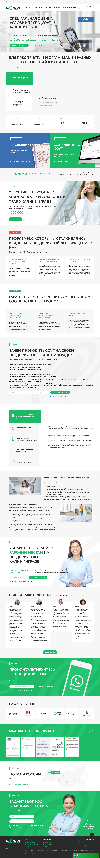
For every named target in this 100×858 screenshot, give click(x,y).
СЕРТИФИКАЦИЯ (57, 7)
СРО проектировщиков (32, 844)
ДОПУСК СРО (26, 7)
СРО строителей (30, 842)
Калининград (91, 2)
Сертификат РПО (49, 842)
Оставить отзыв (50, 652)
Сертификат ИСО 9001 (49, 845)
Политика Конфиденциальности (33, 854)
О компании (9, 2)
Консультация (37, 45)
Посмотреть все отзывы (61, 595)
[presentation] (89, 595)
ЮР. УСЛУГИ (47, 7)
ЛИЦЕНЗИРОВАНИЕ (36, 7)
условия (60, 396)
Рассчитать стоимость (19, 45)
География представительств (20, 784)
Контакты (72, 7)
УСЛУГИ (65, 7)
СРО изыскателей (30, 847)
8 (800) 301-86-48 (87, 7)
